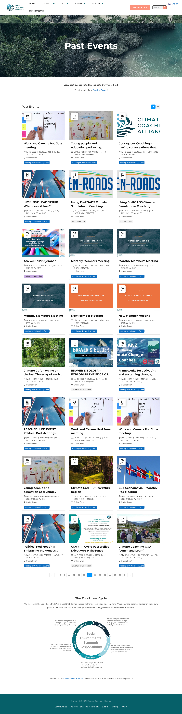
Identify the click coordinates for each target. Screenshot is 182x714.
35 (95, 575)
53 (120, 575)
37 (105, 575)
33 (84, 575)
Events (105, 706)
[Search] (165, 7)
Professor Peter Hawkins (73, 678)
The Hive (74, 706)
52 (115, 575)
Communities (61, 706)
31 (74, 575)
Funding (114, 706)
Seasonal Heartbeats (90, 706)
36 (100, 575)
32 (79, 575)
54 (125, 575)
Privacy (124, 706)
